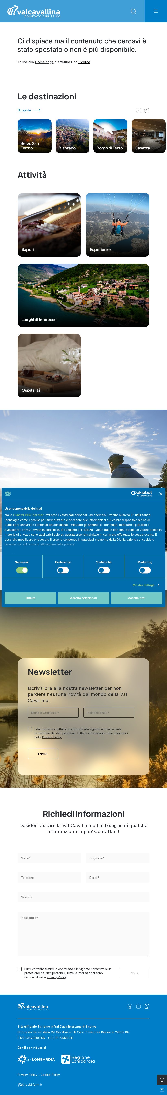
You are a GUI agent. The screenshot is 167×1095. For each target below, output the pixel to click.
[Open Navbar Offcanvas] (156, 11)
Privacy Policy (52, 737)
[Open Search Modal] (133, 11)
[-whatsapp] (147, 1006)
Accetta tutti (136, 598)
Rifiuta (30, 598)
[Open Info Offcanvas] (162, 1080)
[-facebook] (129, 1006)
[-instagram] (138, 1006)
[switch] (63, 570)
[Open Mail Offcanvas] (162, 1090)
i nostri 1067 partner (28, 515)
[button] (146, 110)
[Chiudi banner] (160, 493)
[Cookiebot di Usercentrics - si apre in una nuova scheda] (134, 494)
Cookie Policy (50, 1074)
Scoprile (24, 110)
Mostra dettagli (144, 585)
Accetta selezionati (83, 598)
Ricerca (84, 62)
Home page (44, 62)
